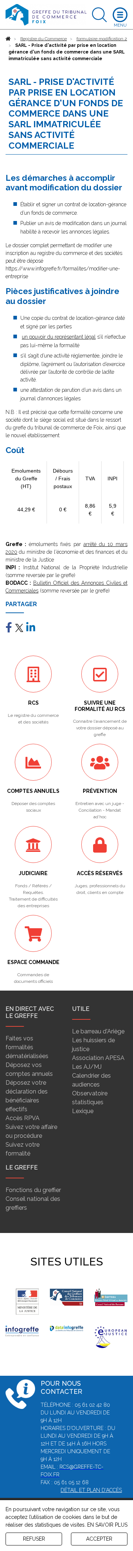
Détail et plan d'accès (91, 1490)
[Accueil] (8, 38)
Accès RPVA (23, 1118)
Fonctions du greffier (33, 1190)
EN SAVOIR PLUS (107, 1525)
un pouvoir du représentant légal (59, 337)
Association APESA (98, 1057)
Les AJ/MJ (87, 1066)
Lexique (82, 1111)
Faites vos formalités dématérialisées (27, 1047)
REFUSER (34, 1539)
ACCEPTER (99, 1539)
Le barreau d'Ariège (98, 1031)
